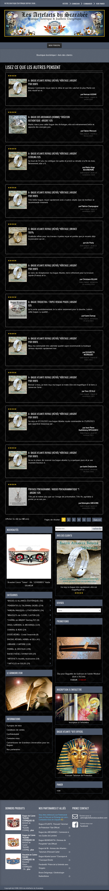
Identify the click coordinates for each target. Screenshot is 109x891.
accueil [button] (65, 3)
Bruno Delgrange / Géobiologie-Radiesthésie (52, 874)
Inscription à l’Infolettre (79, 722)
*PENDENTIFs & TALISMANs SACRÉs (25, 605)
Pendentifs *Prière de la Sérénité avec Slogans (53, 866)
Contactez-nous (13, 738)
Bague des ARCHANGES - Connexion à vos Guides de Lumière (54, 834)
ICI (62, 819)
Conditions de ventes (16, 730)
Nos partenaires (13, 749)
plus (32, 830)
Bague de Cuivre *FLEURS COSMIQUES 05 (28, 818)
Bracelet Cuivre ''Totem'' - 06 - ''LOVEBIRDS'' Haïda (29, 582)
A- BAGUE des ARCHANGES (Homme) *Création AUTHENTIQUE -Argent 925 (49, 118)
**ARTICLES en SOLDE (18, 663)
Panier (60, 784)
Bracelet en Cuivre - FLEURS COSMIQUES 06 (30, 857)
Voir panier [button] (100, 3)
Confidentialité (13, 734)
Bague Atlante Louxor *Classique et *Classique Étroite (53, 858)
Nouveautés (12, 530)
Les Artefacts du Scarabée (33, 888)
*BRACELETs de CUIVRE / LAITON (23, 615)
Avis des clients (65, 55)
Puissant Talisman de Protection (78, 775)
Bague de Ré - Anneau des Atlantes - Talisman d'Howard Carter (53, 850)
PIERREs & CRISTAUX (19, 649)
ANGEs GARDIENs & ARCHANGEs (23, 625)
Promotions (63, 621)
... (89, 519)
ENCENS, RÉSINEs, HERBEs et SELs (23, 639)
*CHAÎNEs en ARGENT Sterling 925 (23, 620)
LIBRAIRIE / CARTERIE (19, 644)
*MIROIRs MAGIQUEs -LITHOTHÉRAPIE (25, 610)
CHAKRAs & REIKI (16, 629)
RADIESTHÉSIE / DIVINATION (21, 654)
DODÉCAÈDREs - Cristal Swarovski (22, 634)
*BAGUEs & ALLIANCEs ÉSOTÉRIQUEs (25, 600)
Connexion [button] (76, 3)
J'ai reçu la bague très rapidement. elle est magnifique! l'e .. (79, 588)
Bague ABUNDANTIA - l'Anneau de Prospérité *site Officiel (52, 842)
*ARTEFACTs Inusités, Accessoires (23, 658)
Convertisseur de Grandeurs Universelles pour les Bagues (28, 743)
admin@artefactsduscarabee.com (93, 818)
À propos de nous (14, 725)
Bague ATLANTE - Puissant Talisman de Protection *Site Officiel (53, 826)
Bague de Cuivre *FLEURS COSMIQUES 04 (28, 837)
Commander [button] (87, 3)
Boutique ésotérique (46, 55)
